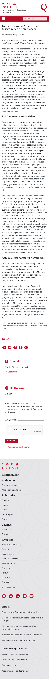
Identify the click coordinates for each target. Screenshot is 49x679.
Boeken (5, 500)
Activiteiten (9, 480)
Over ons (7, 540)
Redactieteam (8, 554)
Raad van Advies (9, 563)
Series (4, 509)
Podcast (5, 519)
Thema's (7, 524)
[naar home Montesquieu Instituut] (13, 5)
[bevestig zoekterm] (24, 18)
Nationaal (6, 529)
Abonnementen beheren (19, 447)
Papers (5, 505)
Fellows (5, 572)
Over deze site (8, 587)
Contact (5, 582)
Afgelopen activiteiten (12, 490)
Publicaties (8, 495)
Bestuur (5, 549)
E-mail (8, 393)
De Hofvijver (7, 514)
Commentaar (10, 475)
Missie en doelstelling (11, 544)
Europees (6, 534)
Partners (6, 568)
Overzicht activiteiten (11, 485)
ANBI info (6, 577)
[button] (5, 596)
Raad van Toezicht (10, 558)
